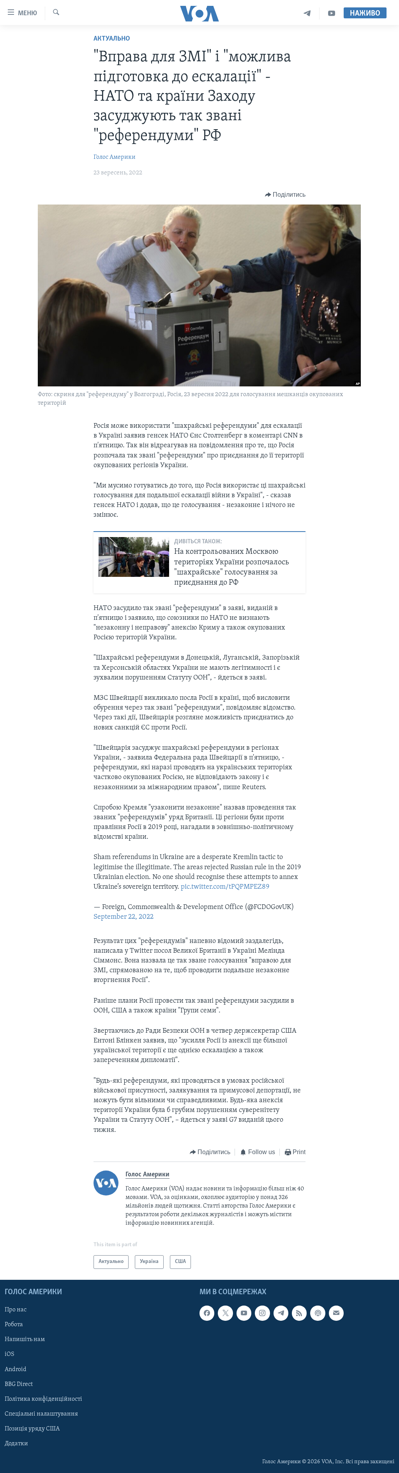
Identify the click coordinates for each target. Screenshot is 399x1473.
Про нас (15, 1310)
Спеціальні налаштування (41, 1414)
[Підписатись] (336, 1313)
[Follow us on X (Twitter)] (225, 1313)
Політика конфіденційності (43, 1399)
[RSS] (299, 1313)
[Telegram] (307, 13)
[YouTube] (332, 13)
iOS (9, 1354)
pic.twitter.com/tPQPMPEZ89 (225, 887)
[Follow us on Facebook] (207, 1313)
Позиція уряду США (32, 1429)
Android (15, 1369)
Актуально (112, 39)
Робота (14, 1325)
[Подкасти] (317, 1313)
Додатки (16, 1444)
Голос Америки (115, 157)
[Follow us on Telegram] (281, 1313)
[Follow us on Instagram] (262, 1313)
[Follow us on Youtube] (244, 1313)
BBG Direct (19, 1384)
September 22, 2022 (124, 917)
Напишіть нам (25, 1339)
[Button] (285, 195)
